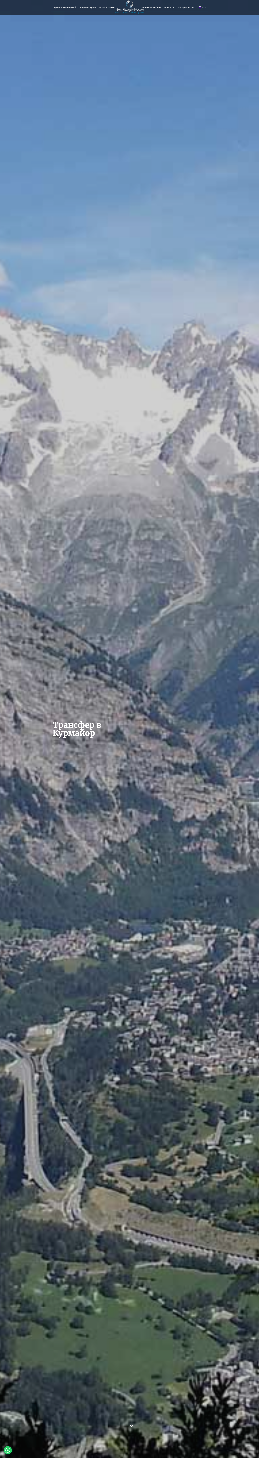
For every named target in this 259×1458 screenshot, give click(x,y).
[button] (8, 1450)
